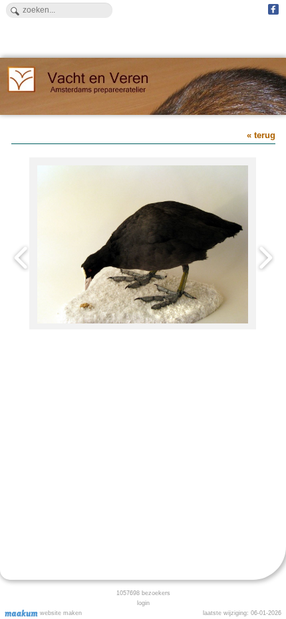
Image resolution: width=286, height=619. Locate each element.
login (143, 603)
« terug (261, 135)
